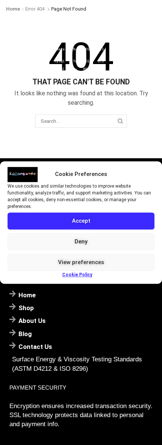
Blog (25, 334)
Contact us (35, 346)
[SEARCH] (120, 121)
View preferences (81, 262)
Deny (81, 241)
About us (32, 320)
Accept (81, 220)
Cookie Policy (77, 274)
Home (13, 9)
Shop (26, 308)
